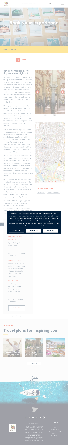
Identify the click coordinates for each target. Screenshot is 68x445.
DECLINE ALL (34, 230)
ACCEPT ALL (50, 230)
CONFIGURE (16, 230)
